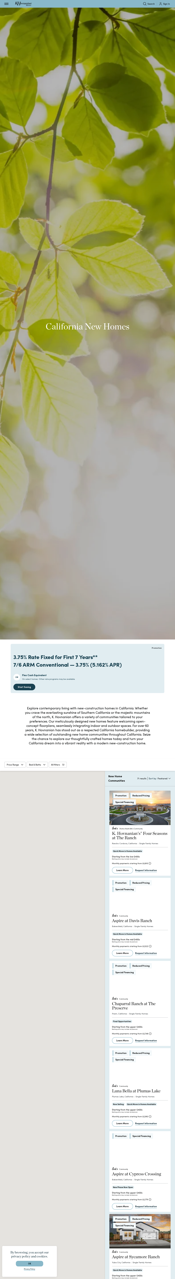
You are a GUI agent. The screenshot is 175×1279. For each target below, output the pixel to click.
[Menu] (6, 4)
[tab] (69, 799)
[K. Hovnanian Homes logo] (23, 4)
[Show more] (63, 939)
